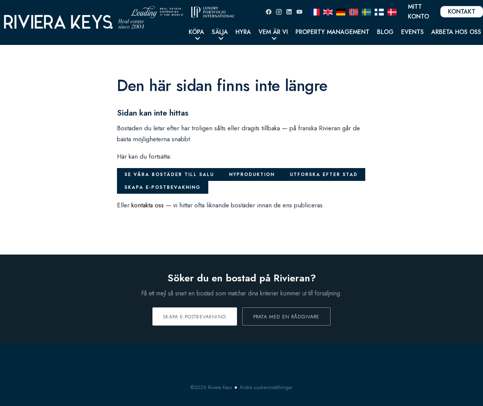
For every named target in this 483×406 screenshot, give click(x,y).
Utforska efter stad (324, 174)
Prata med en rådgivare (286, 316)
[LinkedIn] (289, 11)
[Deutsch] (340, 11)
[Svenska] (366, 11)
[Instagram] (278, 11)
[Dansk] (392, 11)
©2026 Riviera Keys (211, 387)
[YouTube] (299, 11)
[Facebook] (268, 11)
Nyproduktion (252, 174)
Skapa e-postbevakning (163, 187)
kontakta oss (147, 205)
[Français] (315, 11)
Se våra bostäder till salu (169, 174)
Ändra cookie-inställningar (266, 387)
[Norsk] (353, 11)
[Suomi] (379, 11)
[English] (327, 11)
